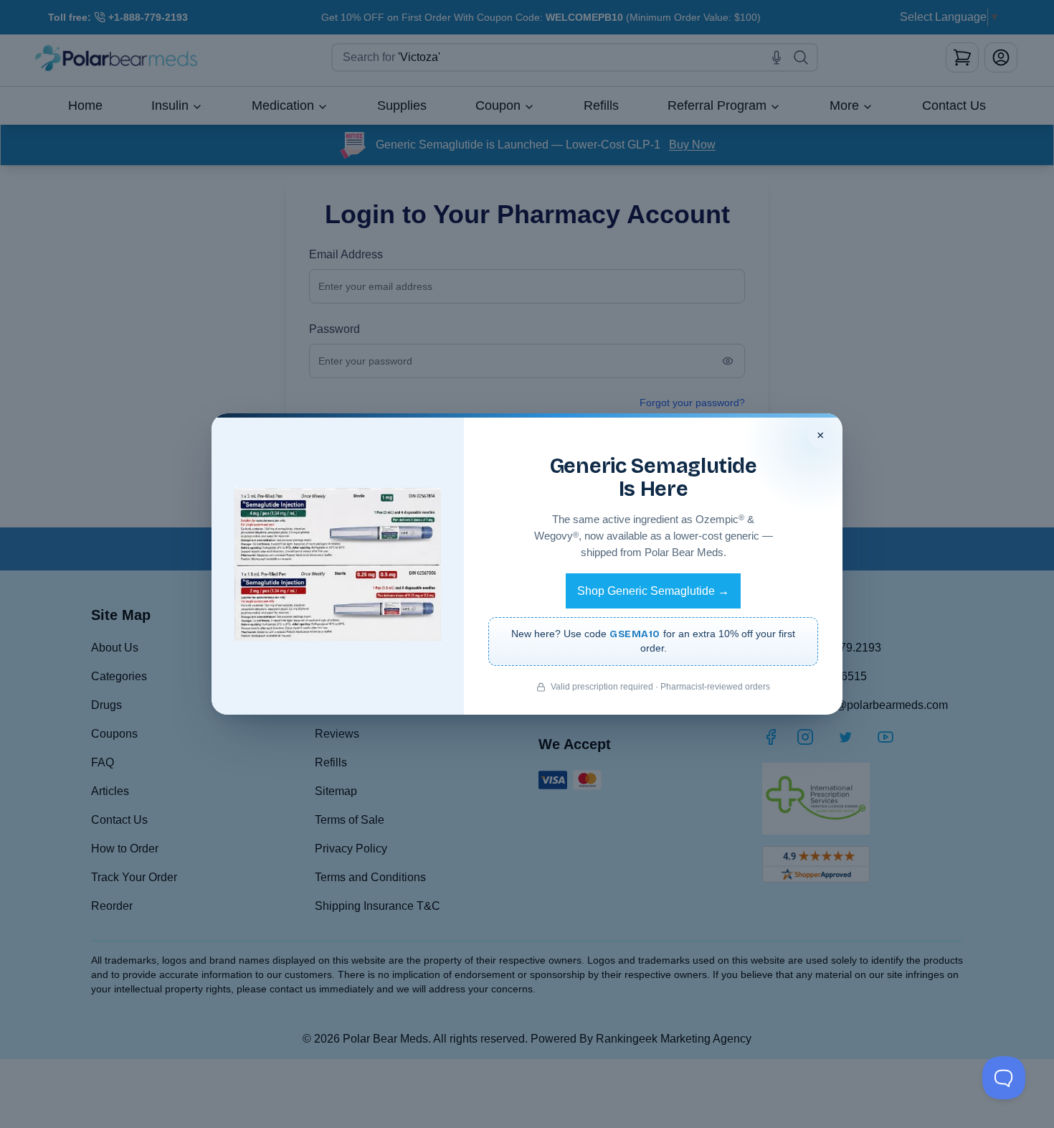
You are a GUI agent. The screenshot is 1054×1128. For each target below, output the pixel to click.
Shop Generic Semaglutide (653, 591)
